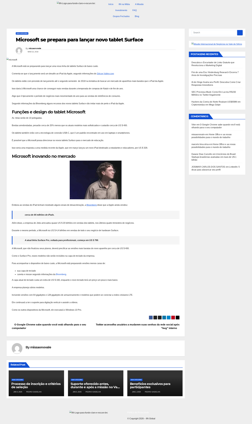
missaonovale (35, 48)
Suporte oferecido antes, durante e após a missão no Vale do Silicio (95, 387)
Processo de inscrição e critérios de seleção (35, 385)
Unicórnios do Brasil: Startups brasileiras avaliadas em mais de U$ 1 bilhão (214, 157)
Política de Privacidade (138, 412)
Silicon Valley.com (105, 74)
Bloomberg (91, 205)
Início (110, 4)
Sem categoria (22, 33)
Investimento (121, 10)
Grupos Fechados (121, 16)
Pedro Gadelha (34, 392)
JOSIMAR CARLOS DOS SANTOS (208, 167)
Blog (137, 16)
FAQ (134, 10)
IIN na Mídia (124, 4)
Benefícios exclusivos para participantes (150, 385)
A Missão (139, 4)
